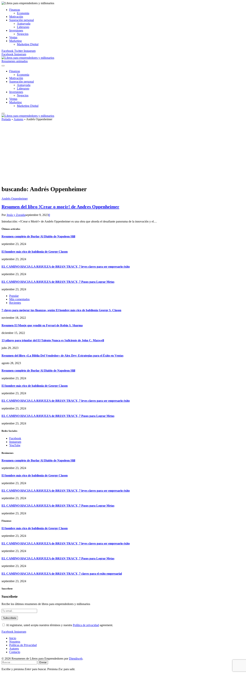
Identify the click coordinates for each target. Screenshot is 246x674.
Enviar (43, 662)
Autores (18, 119)
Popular (14, 295)
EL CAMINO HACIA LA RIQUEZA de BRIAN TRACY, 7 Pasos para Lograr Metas (58, 281)
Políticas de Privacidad (23, 645)
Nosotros (14, 641)
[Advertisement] (123, 155)
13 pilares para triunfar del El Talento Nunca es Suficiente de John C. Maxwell (53, 340)
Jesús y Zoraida (16, 215)
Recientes (15, 302)
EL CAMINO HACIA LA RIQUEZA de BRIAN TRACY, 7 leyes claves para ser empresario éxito (66, 266)
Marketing (15, 40)
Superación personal (21, 20)
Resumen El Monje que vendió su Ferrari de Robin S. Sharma (42, 325)
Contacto (14, 652)
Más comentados (19, 299)
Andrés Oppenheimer (15, 198)
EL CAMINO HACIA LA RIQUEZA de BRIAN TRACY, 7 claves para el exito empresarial (62, 573)
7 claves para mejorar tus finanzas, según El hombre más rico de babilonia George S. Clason (61, 310)
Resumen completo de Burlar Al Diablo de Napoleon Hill (38, 236)
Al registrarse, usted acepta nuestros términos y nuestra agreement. (59, 625)
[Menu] (3, 65)
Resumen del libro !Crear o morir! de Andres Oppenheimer (60, 206)
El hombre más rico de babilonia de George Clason (35, 251)
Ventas (13, 37)
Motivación (16, 16)
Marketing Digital (27, 44)
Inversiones (16, 30)
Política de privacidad (86, 625)
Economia (23, 13)
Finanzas (14, 9)
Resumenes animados (15, 61)
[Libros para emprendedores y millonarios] (28, 57)
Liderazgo (23, 27)
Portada (6, 119)
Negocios (22, 34)
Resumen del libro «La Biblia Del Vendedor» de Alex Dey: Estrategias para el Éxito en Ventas (62, 355)
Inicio (12, 638)
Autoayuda (23, 23)
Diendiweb (75, 658)
